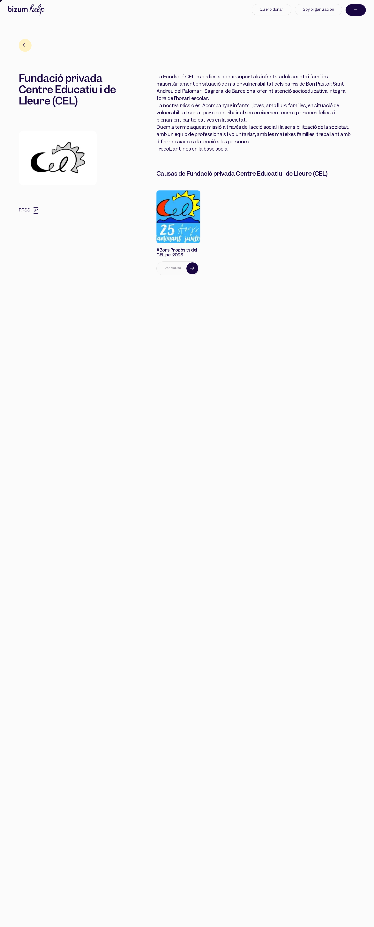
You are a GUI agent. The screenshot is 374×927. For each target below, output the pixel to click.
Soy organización (318, 9)
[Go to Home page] (26, 10)
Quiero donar (271, 9)
